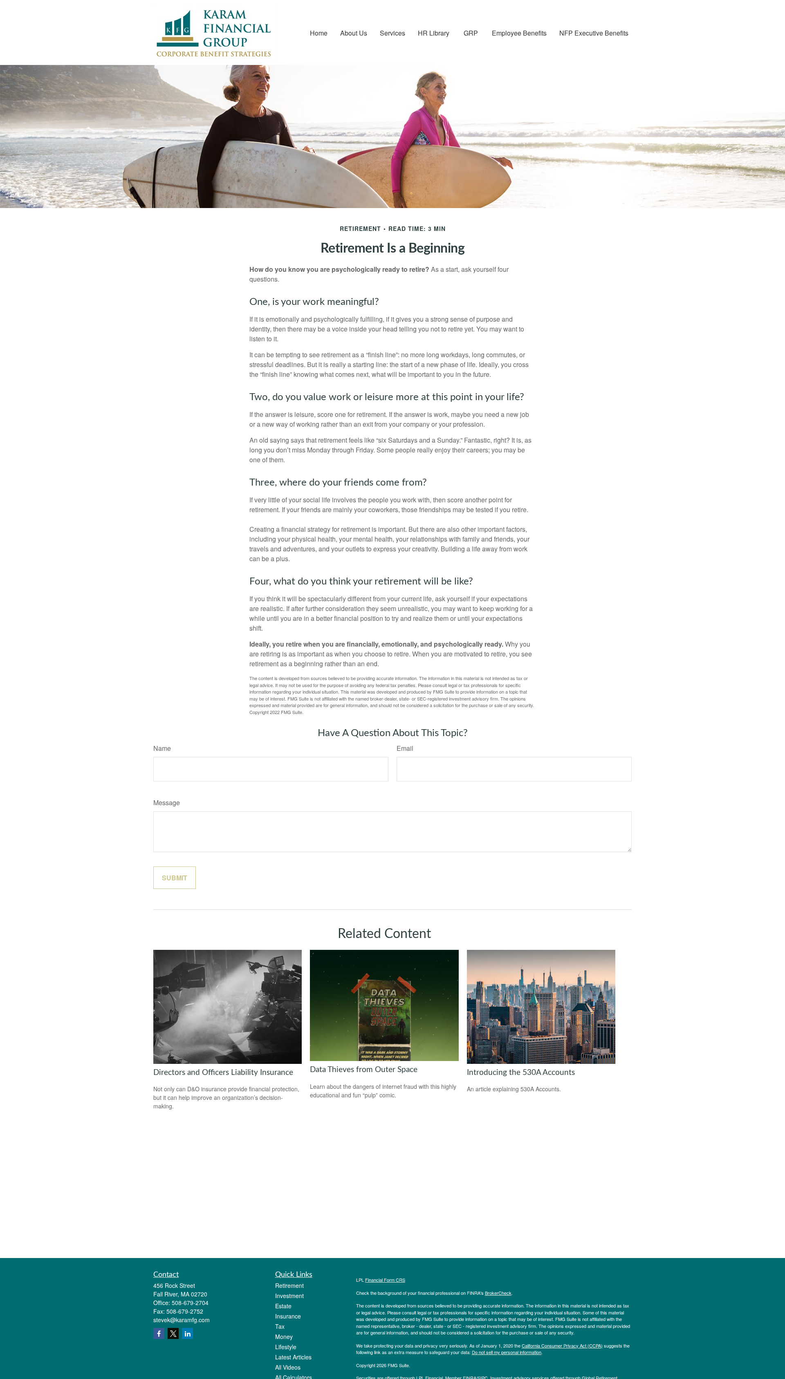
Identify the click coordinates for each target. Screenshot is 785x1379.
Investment (289, 1296)
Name (162, 748)
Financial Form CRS (385, 1279)
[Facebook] (158, 1333)
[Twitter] (173, 1333)
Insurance (288, 1316)
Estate (283, 1306)
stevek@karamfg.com (181, 1320)
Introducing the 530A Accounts (521, 1073)
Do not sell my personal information (506, 1352)
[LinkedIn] (187, 1333)
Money (284, 1336)
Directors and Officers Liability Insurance (223, 1073)
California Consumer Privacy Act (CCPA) (562, 1345)
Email (405, 748)
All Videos (288, 1367)
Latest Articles (293, 1357)
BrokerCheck (498, 1292)
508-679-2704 (190, 1302)
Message (166, 802)
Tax (280, 1326)
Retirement (289, 1285)
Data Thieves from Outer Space (363, 1070)
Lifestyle (285, 1347)
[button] (319, 32)
